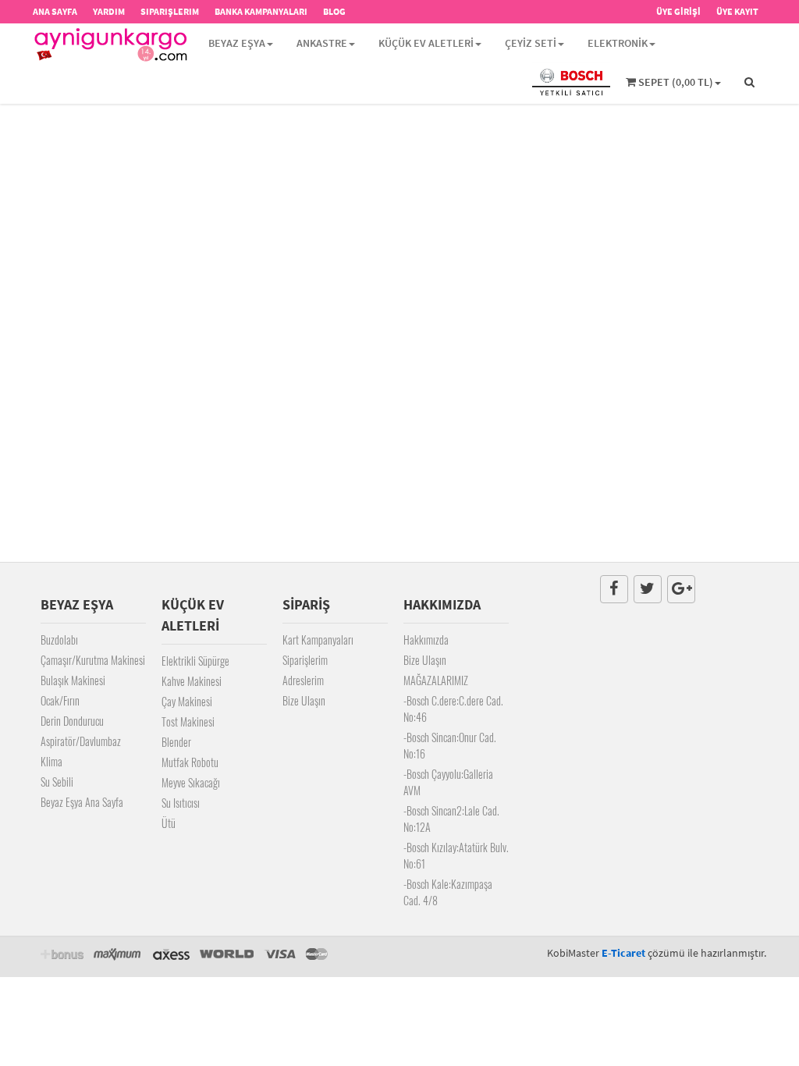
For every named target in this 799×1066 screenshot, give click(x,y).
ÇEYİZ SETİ (530, 43)
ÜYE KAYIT (737, 11)
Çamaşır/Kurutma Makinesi (93, 660)
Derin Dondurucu (72, 720)
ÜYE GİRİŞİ (678, 11)
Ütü (169, 823)
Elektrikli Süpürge (195, 660)
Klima (51, 761)
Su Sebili (57, 781)
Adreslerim (303, 680)
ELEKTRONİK (618, 43)
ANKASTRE (322, 43)
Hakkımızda (426, 639)
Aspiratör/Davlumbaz (81, 741)
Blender (176, 742)
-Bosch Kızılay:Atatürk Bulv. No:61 (456, 855)
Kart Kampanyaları (317, 639)
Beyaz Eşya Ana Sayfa (82, 802)
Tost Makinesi (188, 721)
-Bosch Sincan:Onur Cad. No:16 (449, 745)
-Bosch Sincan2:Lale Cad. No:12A (451, 818)
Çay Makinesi (187, 701)
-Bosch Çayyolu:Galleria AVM (448, 782)
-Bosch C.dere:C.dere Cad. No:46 (453, 708)
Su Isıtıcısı (181, 802)
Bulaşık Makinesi (73, 680)
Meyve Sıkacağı (191, 782)
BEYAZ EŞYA (236, 43)
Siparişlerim (305, 660)
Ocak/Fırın (60, 700)
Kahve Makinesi (192, 681)
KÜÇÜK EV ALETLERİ (426, 43)
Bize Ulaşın (303, 700)
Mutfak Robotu (190, 762)
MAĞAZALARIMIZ (435, 680)
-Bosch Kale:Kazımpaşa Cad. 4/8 (447, 892)
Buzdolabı (59, 639)
